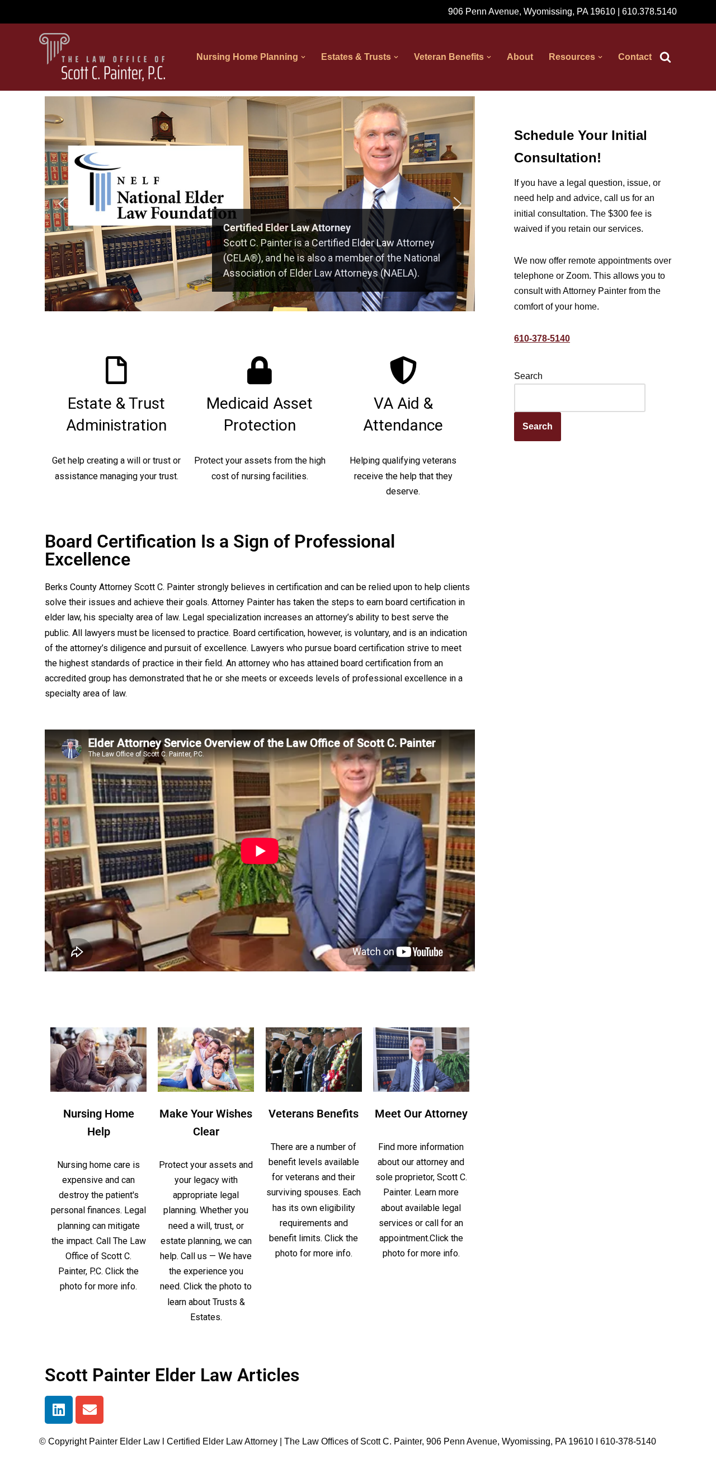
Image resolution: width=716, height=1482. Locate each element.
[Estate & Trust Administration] (116, 370)
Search (528, 376)
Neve (49, 1467)
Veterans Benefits (313, 1113)
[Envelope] (89, 1410)
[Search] (665, 57)
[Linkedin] (59, 1410)
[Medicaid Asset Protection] (260, 370)
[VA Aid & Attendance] (403, 370)
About (520, 57)
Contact (635, 57)
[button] (303, 57)
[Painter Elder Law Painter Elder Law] (102, 57)
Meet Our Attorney (421, 1113)
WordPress (139, 1467)
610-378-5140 (542, 338)
